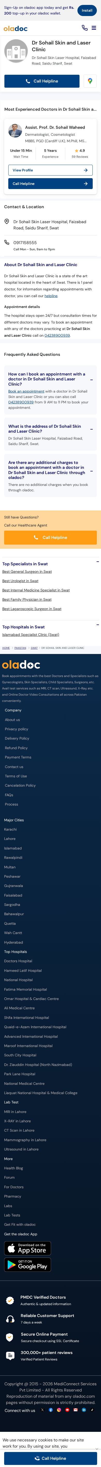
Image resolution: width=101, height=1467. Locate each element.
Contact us (14, 767)
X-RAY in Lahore (17, 1121)
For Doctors (14, 1187)
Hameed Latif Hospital (23, 970)
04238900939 (57, 335)
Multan (10, 867)
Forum (9, 1177)
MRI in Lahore (15, 1112)
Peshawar (12, 876)
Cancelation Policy (20, 785)
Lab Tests (12, 1215)
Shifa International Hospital (26, 1017)
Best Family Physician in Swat (27, 599)
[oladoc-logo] (15, 28)
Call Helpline (45, 81)
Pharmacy (12, 1196)
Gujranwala (13, 886)
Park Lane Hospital (19, 1074)
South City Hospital (20, 1055)
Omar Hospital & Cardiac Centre (31, 999)
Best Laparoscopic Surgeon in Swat (31, 608)
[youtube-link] (67, 1410)
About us (12, 720)
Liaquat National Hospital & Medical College (40, 1093)
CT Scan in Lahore (19, 1130)
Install (87, 10)
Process (11, 804)
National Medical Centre (24, 1083)
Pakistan (20, 648)
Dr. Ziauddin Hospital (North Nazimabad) (38, 1065)
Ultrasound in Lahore (21, 1149)
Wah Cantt (13, 933)
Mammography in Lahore (25, 1140)
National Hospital (18, 980)
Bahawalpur (14, 914)
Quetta (10, 923)
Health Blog (13, 1168)
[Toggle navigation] (93, 28)
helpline (51, 296)
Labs (8, 1206)
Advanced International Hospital (31, 1036)
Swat (34, 648)
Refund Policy (16, 748)
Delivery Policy (17, 738)
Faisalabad (13, 895)
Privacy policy (16, 729)
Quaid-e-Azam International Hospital (35, 1027)
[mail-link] (75, 1410)
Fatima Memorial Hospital (25, 989)
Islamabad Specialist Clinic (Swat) (30, 634)
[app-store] (27, 1249)
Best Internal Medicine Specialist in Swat (36, 590)
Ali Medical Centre (19, 1008)
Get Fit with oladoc (20, 1224)
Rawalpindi (13, 857)
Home (6, 648)
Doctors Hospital (18, 961)
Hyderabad (13, 942)
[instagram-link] (59, 1410)
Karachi (10, 829)
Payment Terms (18, 757)
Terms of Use (16, 776)
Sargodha (12, 904)
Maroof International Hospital (28, 1046)
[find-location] (90, 81)
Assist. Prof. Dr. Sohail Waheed (55, 127)
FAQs (9, 795)
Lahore (10, 839)
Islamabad (13, 848)
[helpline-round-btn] (83, 28)
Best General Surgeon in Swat (27, 571)
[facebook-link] (51, 1410)
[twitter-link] (42, 1410)
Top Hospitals (15, 952)
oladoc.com (84, 1396)
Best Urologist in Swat (20, 580)
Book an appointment (26, 391)
